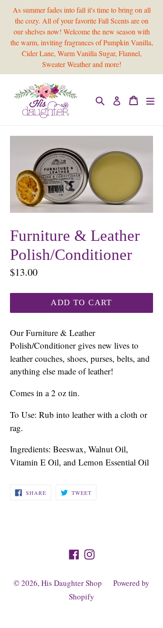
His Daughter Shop (71, 583)
